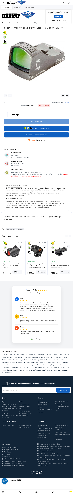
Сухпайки (58, 439)
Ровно (17, 367)
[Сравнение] (36, 492)
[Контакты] (64, 3)
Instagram (7, 454)
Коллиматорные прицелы (15, 229)
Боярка (48, 355)
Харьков (15, 370)
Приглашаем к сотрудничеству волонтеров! (25, 413)
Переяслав (55, 365)
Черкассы (48, 370)
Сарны (22, 367)
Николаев (10, 365)
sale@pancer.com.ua (11, 450)
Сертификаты (24, 404)
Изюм (10, 360)
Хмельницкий (30, 370)
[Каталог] (3, 492)
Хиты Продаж (42, 404)
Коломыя (55, 360)
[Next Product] (67, 95)
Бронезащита (42, 426)
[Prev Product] (63, 95)
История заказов (25, 425)
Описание (6, 7)
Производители (43, 402)
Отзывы (17, 7)
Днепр (20, 357)
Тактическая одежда (44, 428)
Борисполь (32, 355)
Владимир (5, 357)
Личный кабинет (7, 426)
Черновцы (64, 370)
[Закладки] (53, 492)
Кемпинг (58, 437)
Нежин (4, 365)
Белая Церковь (14, 355)
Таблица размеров (61, 404)
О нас (21, 401)
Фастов (9, 370)
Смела (28, 367)
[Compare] (5, 95)
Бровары (55, 355)
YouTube (7, 456)
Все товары (41, 412)
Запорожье (43, 357)
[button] (66, 236)
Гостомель (13, 357)
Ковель (48, 360)
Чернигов (56, 370)
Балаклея (5, 355)
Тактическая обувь (43, 431)
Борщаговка (41, 355)
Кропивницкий (32, 362)
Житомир (34, 357)
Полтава (5, 367)
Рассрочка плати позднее (36, 135)
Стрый (46, 367)
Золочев (50, 357)
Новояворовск (31, 365)
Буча (60, 355)
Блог (56, 411)
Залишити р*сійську (58, 21)
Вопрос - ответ (30, 7)
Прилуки (11, 367)
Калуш (21, 360)
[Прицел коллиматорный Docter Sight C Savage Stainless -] (36, 61)
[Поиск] (20, 492)
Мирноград (57, 362)
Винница (66, 355)
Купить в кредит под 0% (40, 128)
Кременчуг (14, 362)
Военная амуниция (61, 425)
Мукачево (65, 362)
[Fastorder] (20, 246)
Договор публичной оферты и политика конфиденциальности (9, 406)
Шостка (10, 373)
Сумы (52, 367)
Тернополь (58, 367)
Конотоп (62, 360)
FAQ (3, 402)
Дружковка (27, 357)
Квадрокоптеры (60, 432)
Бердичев (23, 355)
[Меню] (4, 3)
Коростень (5, 362)
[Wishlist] (10, 95)
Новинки (40, 407)
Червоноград (40, 370)
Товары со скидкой (61, 401)
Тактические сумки (44, 433)
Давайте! (58, 16)
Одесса (39, 365)
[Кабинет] (69, 3)
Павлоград (47, 365)
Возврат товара (24, 406)
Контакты (5, 411)
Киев (34, 360)
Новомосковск (20, 365)
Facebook (7, 452)
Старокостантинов (37, 367)
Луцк (46, 362)
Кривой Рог (22, 362)
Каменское (28, 360)
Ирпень (15, 360)
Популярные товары (44, 409)
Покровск (63, 365)
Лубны (41, 362)
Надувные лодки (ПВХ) (63, 434)
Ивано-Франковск (60, 357)
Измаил (4, 360)
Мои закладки (24, 427)
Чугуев (4, 373)
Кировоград (40, 360)
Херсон (21, 370)
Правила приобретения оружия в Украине (10, 415)
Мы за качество (24, 409)
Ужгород (65, 367)
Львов (50, 362)
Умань (4, 370)
